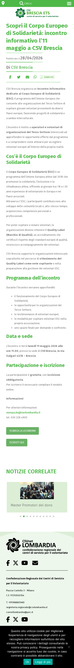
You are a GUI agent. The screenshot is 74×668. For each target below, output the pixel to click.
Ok (27, 661)
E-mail (27, 77)
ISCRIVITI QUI (16, 442)
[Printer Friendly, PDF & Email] (47, 76)
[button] (20, 516)
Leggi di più (43, 661)
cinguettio (19, 77)
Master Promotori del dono (31, 505)
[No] (69, 647)
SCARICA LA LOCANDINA (22, 430)
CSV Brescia (22, 67)
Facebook (10, 77)
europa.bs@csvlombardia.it (23, 412)
